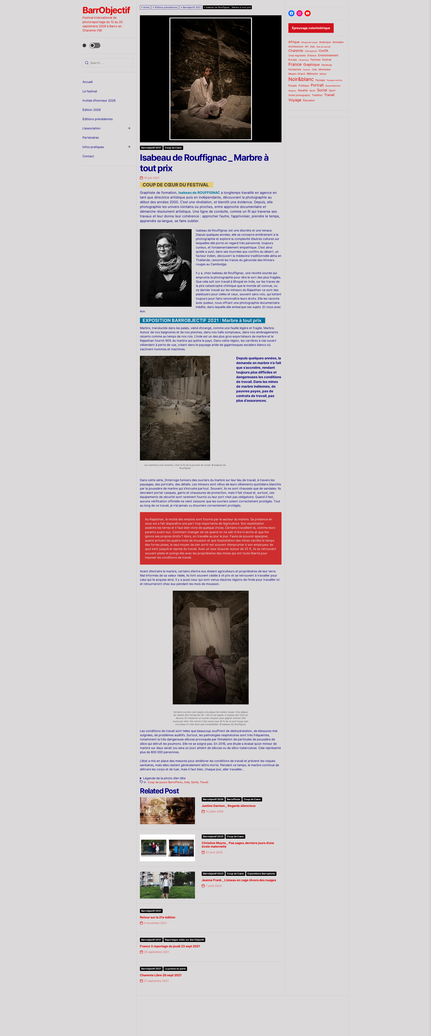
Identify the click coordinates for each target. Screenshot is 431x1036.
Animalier (338, 42)
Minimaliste (325, 69)
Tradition (317, 95)
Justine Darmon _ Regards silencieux (229, 806)
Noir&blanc (301, 79)
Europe (292, 59)
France (295, 64)
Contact (88, 156)
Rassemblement (332, 85)
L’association (91, 128)
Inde (187, 782)
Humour (306, 69)
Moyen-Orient (296, 73)
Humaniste (294, 69)
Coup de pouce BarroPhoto (165, 782)
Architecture (295, 46)
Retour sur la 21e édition (157, 917)
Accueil (87, 82)
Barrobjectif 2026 (213, 799)
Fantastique (304, 60)
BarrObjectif (106, 10)
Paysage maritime (334, 80)
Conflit (323, 50)
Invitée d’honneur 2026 (98, 100)
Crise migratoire (297, 55)
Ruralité (303, 90)
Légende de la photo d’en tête (164, 778)
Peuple (292, 85)
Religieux (292, 91)
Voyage (294, 100)
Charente (295, 51)
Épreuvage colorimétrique (311, 28)
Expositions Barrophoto (261, 873)
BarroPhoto (233, 799)
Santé (194, 782)
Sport (332, 90)
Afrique (294, 42)
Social (322, 90)
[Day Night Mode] (91, 45)
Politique (304, 85)
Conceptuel (311, 51)
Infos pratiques (93, 147)
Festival (326, 59)
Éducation (309, 100)
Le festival (89, 91)
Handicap (326, 65)
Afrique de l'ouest (309, 42)
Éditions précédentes (97, 119)
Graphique (311, 64)
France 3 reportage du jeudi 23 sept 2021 (170, 946)
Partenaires (90, 137)
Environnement (328, 55)
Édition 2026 (91, 110)
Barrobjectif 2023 (213, 873)
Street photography (299, 95)
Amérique (325, 42)
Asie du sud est (323, 46)
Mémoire (312, 73)
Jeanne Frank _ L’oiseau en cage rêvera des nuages (239, 880)
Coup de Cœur (173, 147)
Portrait (317, 85)
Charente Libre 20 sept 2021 (160, 975)
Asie (312, 46)
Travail (204, 782)
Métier (323, 74)
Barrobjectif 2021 (151, 147)
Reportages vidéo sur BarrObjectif (184, 939)
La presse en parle (175, 968)
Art (306, 46)
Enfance (311, 55)
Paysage (320, 80)
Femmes (315, 59)
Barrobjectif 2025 (213, 836)
